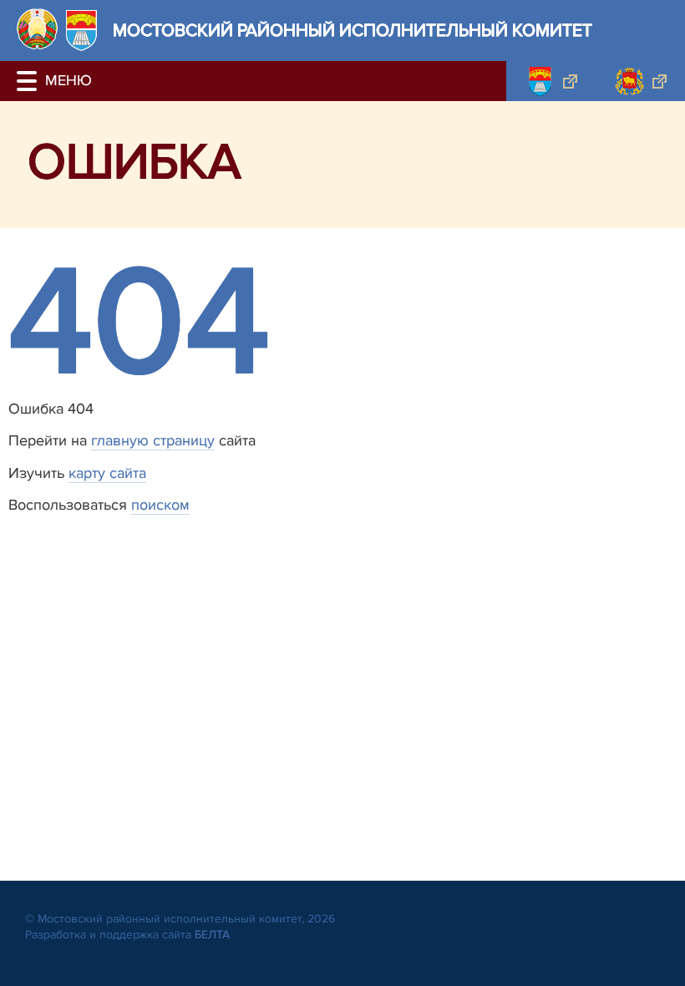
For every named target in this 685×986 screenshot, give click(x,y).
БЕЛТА (212, 935)
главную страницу (153, 440)
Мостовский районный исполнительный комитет (352, 30)
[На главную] (37, 28)
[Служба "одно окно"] (551, 81)
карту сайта (107, 473)
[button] (29, 81)
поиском (160, 505)
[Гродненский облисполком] (640, 81)
